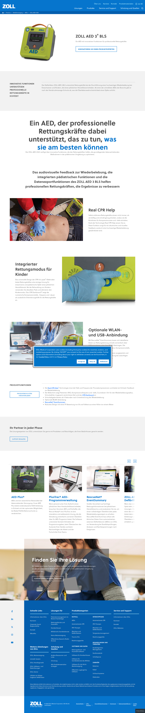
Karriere (106, 4)
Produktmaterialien (126, 4)
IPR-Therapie (76, 628)
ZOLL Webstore (118, 628)
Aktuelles (33, 633)
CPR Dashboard (88, 395)
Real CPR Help (53, 388)
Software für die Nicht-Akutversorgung (79, 665)
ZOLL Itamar (34, 672)
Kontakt (32, 630)
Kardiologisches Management (98, 649)
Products (8, 12)
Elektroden (96, 677)
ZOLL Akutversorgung (37, 655)
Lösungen (78, 8)
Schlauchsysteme (98, 673)
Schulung (54, 661)
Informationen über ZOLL (38, 617)
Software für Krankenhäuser (81, 655)
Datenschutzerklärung (124, 704)
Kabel (94, 670)
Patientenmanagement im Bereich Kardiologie (59, 618)
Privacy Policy (62, 357)
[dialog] (72, 356)
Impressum (113, 704)
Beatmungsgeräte (78, 641)
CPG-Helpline (88, 704)
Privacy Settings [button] (140, 711)
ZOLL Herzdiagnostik (37, 663)
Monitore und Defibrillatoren (76, 632)
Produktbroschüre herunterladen (24, 394)
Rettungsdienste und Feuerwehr (58, 623)
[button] (139, 4)
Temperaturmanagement (101, 633)
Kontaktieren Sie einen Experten (47, 578)
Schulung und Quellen (130, 8)
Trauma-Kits (76, 637)
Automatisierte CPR (78, 624)
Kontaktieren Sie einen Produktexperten (96, 49)
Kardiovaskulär (97, 653)
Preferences (104, 361)
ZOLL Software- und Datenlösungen (36, 667)
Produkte (90, 8)
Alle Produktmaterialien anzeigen (58, 665)
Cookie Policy (135, 704)
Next (134, 461)
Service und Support (107, 8)
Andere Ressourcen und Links (59, 656)
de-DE (140, 4)
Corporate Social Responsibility (35, 625)
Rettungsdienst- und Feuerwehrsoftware (78, 650)
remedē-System (35, 659)
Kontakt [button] (114, 4)
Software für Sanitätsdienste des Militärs (81, 660)
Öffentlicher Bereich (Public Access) (60, 640)
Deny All (92, 361)
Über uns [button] (97, 4)
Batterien (96, 666)
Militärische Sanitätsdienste (60, 632)
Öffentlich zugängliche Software (79, 671)
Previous (129, 461)
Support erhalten (18, 439)
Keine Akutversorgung (58, 635)
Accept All (81, 361)
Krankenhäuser (56, 628)
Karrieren (33, 621)
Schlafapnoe (97, 657)
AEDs (26, 12)
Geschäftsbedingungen (101, 704)
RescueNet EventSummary (55, 402)
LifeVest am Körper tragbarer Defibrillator (37, 676)
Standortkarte (80, 704)
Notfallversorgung (18, 12)
